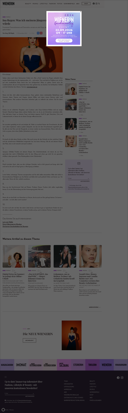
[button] (3, 409)
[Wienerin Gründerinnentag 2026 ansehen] (64, 28)
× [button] (80, 11)
